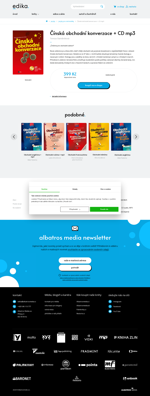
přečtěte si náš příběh (53, 313)
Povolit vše (104, 209)
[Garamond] (130, 365)
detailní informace (59, 96)
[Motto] (31, 337)
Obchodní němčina (100, 155)
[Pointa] (87, 365)
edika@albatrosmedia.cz (27, 301)
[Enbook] (130, 378)
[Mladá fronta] (110, 365)
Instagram (117, 301)
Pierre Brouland (77, 158)
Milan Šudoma (32, 160)
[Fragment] (89, 351)
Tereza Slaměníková (59, 38)
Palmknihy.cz (81, 309)
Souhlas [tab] (44, 189)
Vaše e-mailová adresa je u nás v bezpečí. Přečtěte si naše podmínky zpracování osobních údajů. (75, 279)
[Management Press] (103, 337)
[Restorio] (77, 378)
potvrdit (75, 267)
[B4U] (63, 351)
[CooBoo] (75, 337)
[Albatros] (17, 337)
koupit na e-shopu (93, 85)
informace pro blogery (53, 305)
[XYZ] (46, 337)
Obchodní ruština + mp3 (55, 155)
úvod (15, 13)
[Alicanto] (113, 351)
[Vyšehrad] (47, 365)
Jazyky (53, 21)
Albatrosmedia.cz (83, 301)
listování (28, 80)
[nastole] (38, 351)
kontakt (133, 13)
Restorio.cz (81, 313)
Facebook (117, 306)
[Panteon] (66, 365)
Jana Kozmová (77, 160)
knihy (34, 13)
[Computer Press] (61, 337)
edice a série (59, 13)
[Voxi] (88, 337)
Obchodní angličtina (122, 155)
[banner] (21, 6)
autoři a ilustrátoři (87, 13)
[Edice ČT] (133, 351)
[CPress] (18, 351)
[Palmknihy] (23, 365)
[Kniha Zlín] (125, 337)
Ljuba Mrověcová (55, 158)
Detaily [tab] (75, 189)
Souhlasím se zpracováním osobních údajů (76, 275)
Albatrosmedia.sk (83, 305)
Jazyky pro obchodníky (66, 21)
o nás (112, 13)
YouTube (116, 311)
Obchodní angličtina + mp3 (32, 156)
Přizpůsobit (73, 209)
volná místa (49, 309)
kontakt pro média (52, 301)
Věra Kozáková (99, 158)
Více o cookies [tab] (105, 189)
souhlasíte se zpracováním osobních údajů (88, 249)
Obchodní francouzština (77, 155)
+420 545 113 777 (24, 306)
